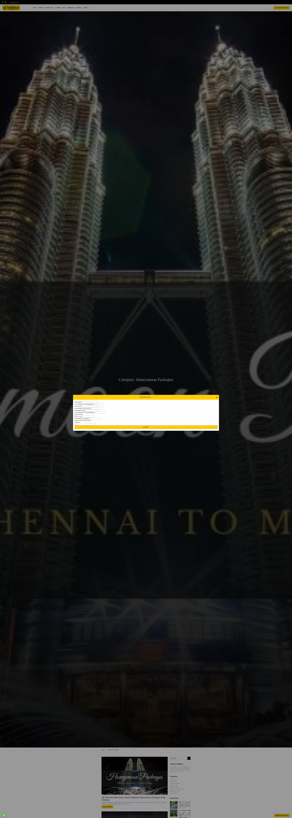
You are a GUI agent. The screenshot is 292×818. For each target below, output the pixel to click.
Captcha (77, 422)
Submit (146, 427)
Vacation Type (79, 420)
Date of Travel (79, 414)
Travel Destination (80, 412)
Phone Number (79, 408)
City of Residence (80, 404)
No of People (78, 418)
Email (76, 406)
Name (77, 402)
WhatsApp (77, 410)
